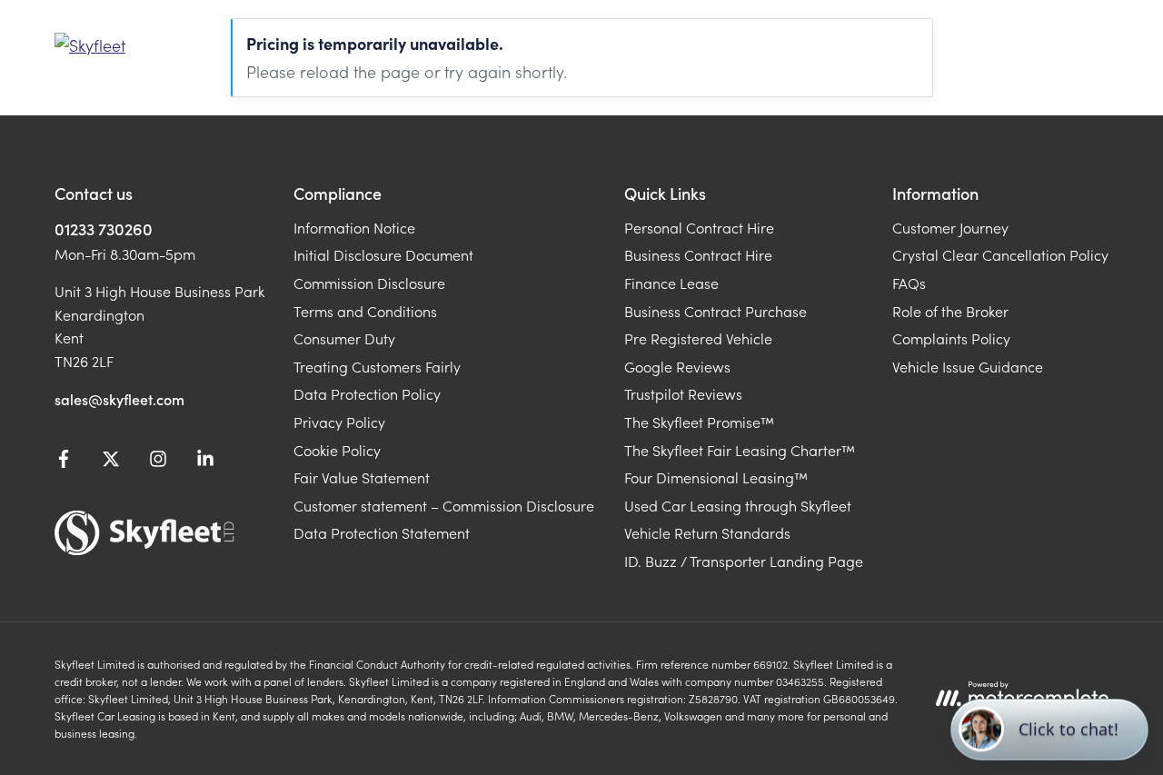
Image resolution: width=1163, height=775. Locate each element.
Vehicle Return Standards (707, 532)
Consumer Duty (344, 338)
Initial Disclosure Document (383, 254)
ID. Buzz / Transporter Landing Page (743, 561)
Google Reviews (677, 366)
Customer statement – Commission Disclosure (443, 505)
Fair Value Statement (361, 477)
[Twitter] (110, 462)
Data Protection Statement (381, 532)
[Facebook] (63, 462)
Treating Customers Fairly (377, 366)
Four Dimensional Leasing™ (716, 477)
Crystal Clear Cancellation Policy (1000, 254)
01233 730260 (104, 228)
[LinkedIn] (205, 462)
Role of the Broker (950, 311)
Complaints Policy (951, 338)
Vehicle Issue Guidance (967, 366)
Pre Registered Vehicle (698, 338)
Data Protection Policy (367, 393)
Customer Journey (950, 227)
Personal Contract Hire (699, 227)
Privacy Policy (339, 422)
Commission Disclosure (369, 283)
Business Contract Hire (698, 254)
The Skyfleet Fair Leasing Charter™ (739, 450)
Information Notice (354, 227)
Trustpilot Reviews (683, 393)
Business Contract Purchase (715, 311)
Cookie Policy (337, 450)
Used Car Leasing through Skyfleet (737, 505)
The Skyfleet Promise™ (699, 422)
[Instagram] (158, 462)
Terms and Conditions (365, 311)
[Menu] (1090, 45)
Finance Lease (671, 283)
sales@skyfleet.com (119, 399)
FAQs (909, 283)
